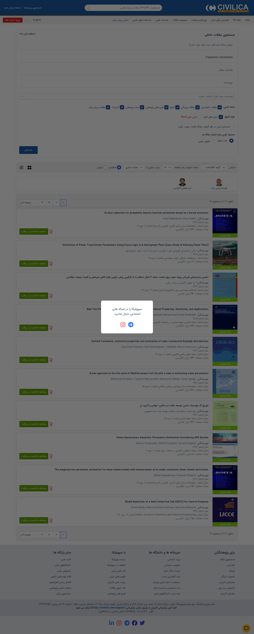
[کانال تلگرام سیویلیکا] (131, 324)
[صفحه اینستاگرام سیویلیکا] (123, 324)
